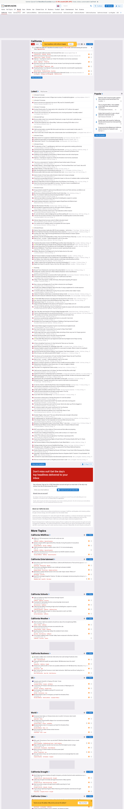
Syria (41, 732)
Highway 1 (40, 61)
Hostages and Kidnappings (47, 74)
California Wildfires (32, 12)
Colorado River (17, 12)
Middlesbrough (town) (48, 743)
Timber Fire (46, 61)
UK (15, 9)
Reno (44, 727)
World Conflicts (46, 697)
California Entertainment (44, 12)
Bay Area (53, 71)
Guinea (44, 723)
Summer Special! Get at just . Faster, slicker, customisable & (61, 2)
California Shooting (38, 609)
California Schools (57, 12)
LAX (117, 12)
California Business (91, 12)
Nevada (44, 545)
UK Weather (45, 756)
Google (47, 664)
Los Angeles (112, 12)
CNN (42, 668)
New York (46, 673)
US (47, 727)
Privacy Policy (52, 498)
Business (50, 9)
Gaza (23, 9)
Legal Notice (61, 498)
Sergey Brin (36, 664)
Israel (45, 732)
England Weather (38, 756)
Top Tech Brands (41, 659)
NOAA (35, 624)
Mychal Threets (37, 71)
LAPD (23, 12)
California (4, 12)
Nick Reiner (36, 574)
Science (81, 9)
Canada (45, 684)
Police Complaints (38, 743)
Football (57, 9)
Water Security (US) (47, 778)
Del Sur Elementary (38, 613)
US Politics (50, 684)
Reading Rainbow (46, 71)
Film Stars (49, 579)
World (19, 9)
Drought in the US (38, 778)
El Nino (39, 624)
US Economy (41, 693)
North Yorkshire (58, 743)
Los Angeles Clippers (39, 66)
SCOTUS (36, 688)
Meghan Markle (37, 570)
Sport (62, 9)
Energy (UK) (41, 752)
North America (52, 673)
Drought (55, 778)
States (10, 12)
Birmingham (44, 747)
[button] (43, 91)
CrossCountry (37, 747)
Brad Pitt (44, 579)
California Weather (79, 12)
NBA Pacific (47, 66)
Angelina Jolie (37, 579)
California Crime (58, 74)
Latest (37, 44)
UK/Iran (35, 752)
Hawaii (43, 629)
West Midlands (51, 747)
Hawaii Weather (37, 629)
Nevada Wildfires (38, 545)
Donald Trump (48, 688)
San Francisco (37, 605)
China (41, 719)
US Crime (48, 57)
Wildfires (41, 541)
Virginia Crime (37, 57)
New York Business (38, 673)
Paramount (36, 565)
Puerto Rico (36, 791)
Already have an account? (40, 493)
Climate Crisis (40, 9)
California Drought (68, 12)
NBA (52, 66)
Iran (33, 9)
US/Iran (35, 693)
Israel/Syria (36, 732)
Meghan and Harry (53, 570)
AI (46, 9)
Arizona (49, 54)
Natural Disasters (49, 541)
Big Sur (35, 61)
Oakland (36, 600)
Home (3, 9)
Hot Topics (9, 9)
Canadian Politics (38, 684)
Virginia (43, 57)
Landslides (49, 723)
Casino (46, 638)
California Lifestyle (102, 12)
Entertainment (70, 9)
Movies (48, 565)
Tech (76, 9)
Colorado (44, 54)
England (51, 756)
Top (33, 44)
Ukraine (28, 9)
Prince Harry (45, 570)
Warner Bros (43, 565)
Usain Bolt (36, 719)
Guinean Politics (38, 723)
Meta (35, 659)
